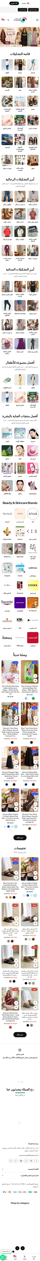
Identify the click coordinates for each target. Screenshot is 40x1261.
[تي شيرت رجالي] (20, 196)
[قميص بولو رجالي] (32, 214)
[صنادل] (32, 101)
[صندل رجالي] (7, 214)
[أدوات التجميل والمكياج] (32, 139)
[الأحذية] (7, 82)
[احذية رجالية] (20, 214)
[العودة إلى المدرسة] (20, 120)
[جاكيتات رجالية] (20, 231)
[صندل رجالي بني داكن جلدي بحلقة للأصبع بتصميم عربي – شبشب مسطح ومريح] (10, 914)
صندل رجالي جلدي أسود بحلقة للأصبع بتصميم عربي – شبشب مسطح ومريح (10, 973)
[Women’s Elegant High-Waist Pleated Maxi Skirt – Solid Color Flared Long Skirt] (10, 758)
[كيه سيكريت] (32, 620)
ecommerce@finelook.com (28, 1155)
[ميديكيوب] (32, 637)
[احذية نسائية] (32, 305)
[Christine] (20, 585)
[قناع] (20, 450)
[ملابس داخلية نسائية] (7, 343)
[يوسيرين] (7, 602)
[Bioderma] (7, 548)
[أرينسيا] (7, 513)
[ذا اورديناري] (7, 637)
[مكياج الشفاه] (32, 485)
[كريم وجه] (32, 450)
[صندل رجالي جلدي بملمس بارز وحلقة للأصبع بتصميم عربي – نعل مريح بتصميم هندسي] (30, 956)
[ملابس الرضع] (7, 120)
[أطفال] (7, 64)
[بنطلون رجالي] (7, 196)
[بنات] (20, 379)
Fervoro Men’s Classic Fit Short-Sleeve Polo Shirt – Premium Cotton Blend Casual (10, 817)
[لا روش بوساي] (7, 620)
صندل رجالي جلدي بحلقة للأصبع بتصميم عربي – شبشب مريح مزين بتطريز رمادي (30, 1016)
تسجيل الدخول (33, 10)
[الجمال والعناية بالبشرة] (20, 101)
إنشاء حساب (22, 10)
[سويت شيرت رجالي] (7, 250)
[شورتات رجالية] (32, 250)
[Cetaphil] (7, 567)
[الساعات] (7, 139)
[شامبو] (20, 468)
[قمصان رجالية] (32, 196)
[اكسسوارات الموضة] (7, 101)
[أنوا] (32, 513)
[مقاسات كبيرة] (32, 120)
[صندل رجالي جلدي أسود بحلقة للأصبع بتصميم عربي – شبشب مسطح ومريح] (10, 956)
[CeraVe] (20, 567)
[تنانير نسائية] (20, 343)
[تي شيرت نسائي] (7, 324)
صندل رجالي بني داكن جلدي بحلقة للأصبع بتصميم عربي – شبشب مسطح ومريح (10, 932)
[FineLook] (20, 20)
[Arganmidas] (7, 531)
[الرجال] (32, 64)
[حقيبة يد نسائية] (7, 160)
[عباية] (20, 82)
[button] (18, 1082)
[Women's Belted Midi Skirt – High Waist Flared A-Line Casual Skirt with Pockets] (30, 758)
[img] (20, 1092)
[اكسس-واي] (32, 531)
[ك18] (20, 620)
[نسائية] (20, 64)
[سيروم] (32, 433)
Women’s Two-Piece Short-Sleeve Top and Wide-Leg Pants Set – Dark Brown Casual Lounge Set (29, 818)
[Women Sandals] (20, 305)
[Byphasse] (20, 548)
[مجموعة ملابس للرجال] (20, 250)
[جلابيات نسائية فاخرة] (32, 82)
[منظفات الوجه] (20, 433)
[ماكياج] (20, 485)
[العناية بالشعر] (32, 468)
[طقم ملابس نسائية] (7, 286)
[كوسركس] (32, 585)
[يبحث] (8, 20)
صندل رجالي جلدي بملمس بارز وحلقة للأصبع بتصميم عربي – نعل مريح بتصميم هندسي (29, 974)
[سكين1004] (20, 637)
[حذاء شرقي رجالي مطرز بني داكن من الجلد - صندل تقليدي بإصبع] (30, 914)
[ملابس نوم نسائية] (32, 343)
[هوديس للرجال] (7, 231)
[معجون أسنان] (7, 468)
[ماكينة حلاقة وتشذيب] (20, 160)
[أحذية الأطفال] (7, 379)
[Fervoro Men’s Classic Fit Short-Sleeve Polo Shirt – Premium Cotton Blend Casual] (10, 800)
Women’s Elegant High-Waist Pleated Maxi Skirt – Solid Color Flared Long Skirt (10, 775)
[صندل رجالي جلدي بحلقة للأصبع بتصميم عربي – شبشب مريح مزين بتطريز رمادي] (30, 998)
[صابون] (7, 450)
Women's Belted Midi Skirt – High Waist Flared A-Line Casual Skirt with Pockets (29, 775)
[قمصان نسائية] (20, 324)
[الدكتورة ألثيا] (7, 585)
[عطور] (32, 160)
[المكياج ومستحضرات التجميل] (20, 139)
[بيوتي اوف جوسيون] (32, 548)
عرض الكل (20, 838)
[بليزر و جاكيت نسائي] (32, 324)
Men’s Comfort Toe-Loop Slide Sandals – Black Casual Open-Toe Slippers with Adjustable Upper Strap (10, 887)
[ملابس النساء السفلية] (7, 305)
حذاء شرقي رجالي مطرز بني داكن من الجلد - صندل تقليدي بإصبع (29, 931)
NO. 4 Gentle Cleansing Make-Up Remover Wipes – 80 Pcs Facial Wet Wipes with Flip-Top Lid (10, 690)
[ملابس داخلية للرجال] (32, 231)
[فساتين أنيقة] (32, 286)
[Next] (17, 1248)
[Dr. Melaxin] (32, 602)
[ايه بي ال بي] (20, 513)
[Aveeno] (20, 531)
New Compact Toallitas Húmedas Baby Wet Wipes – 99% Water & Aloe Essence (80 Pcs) (29, 689)
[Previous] (23, 1248)
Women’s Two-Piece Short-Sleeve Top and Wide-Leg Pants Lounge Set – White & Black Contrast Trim (10, 732)
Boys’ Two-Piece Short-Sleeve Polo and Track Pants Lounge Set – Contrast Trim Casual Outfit (29, 732)
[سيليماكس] (32, 567)
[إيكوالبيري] (20, 602)
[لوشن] (7, 433)
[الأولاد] (32, 379)
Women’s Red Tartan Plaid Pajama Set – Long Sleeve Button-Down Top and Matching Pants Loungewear (10, 1017)
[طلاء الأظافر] (7, 485)
